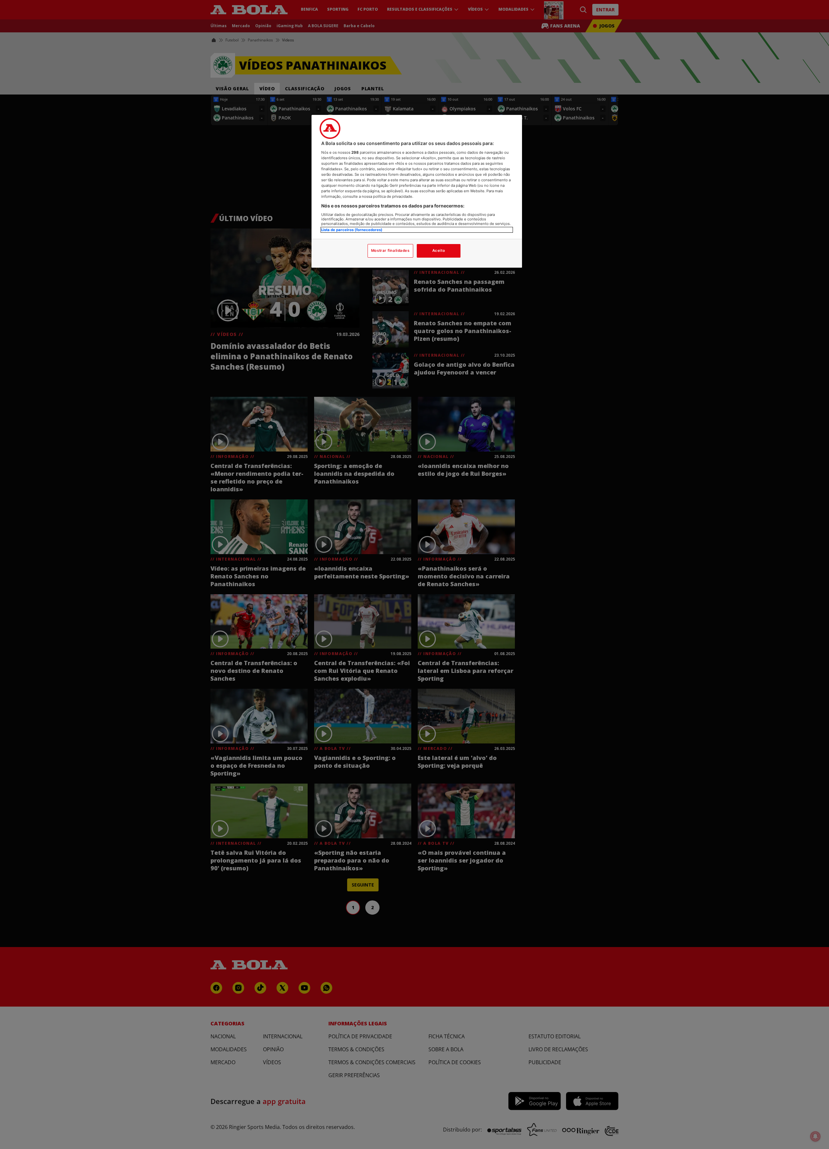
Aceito (438, 250)
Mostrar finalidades (390, 250)
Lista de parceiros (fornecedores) (351, 230)
